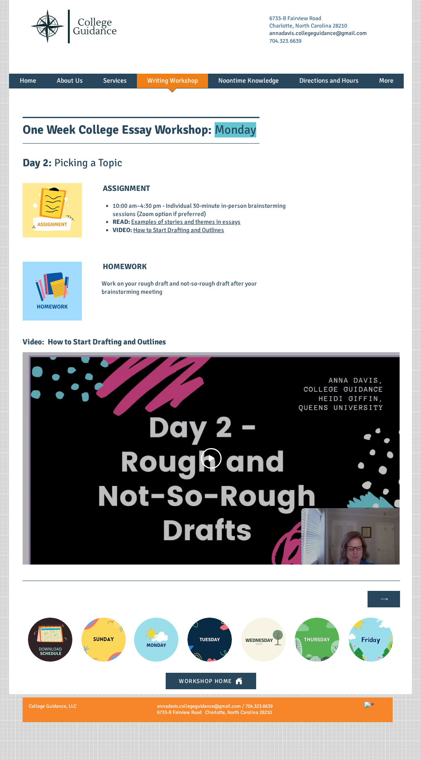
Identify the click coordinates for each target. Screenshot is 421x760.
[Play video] (211, 458)
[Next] (384, 599)
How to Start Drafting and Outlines (178, 230)
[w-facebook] (369, 706)
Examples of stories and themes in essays (186, 221)
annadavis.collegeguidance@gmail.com (318, 33)
